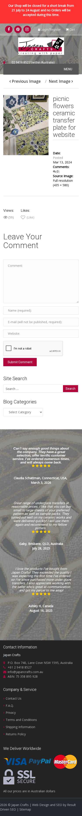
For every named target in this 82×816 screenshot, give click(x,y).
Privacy (11, 712)
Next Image (60, 81)
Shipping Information (20, 727)
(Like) (30, 217)
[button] (68, 69)
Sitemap (25, 809)
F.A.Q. (10, 706)
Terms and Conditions (21, 720)
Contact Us (13, 698)
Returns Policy (16, 734)
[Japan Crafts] (41, 46)
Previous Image (26, 81)
